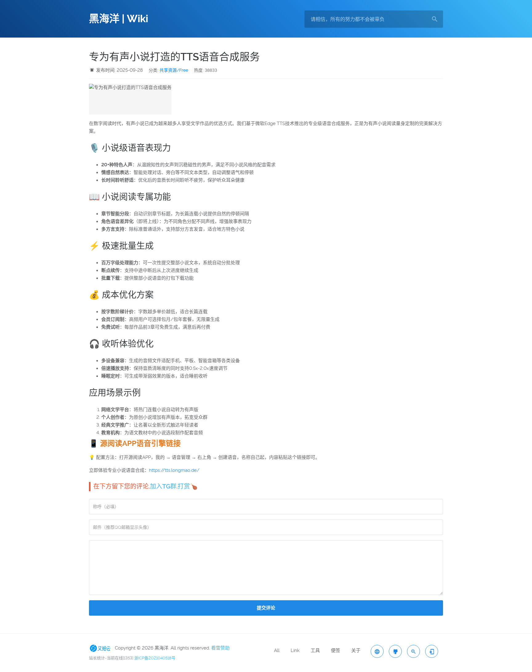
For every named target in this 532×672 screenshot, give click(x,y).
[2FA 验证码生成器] (431, 651)
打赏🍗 (188, 486)
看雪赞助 (220, 648)
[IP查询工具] (377, 651)
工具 (315, 650)
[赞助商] (101, 648)
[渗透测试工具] (395, 651)
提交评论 (266, 608)
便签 (335, 650)
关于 (356, 650)
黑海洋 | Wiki (118, 19)
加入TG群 (163, 486)
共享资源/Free (173, 70)
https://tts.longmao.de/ (174, 470)
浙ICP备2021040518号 (154, 658)
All (277, 650)
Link (295, 650)
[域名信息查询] (413, 651)
